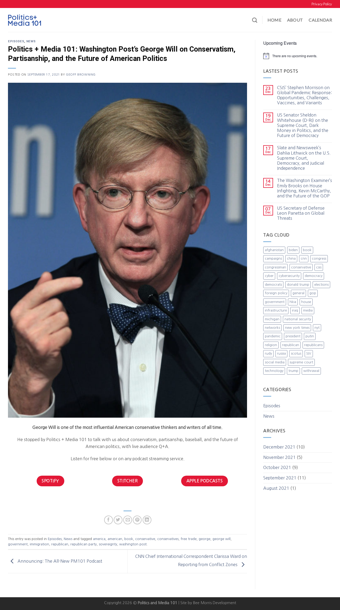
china (291, 258)
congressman (275, 267)
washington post (133, 544)
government (18, 544)
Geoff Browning (81, 74)
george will (221, 539)
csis (318, 267)
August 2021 (276, 488)
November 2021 (279, 457)
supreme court (301, 362)
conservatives (167, 539)
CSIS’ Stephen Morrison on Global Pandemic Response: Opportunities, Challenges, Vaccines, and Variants (304, 95)
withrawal (311, 370)
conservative (145, 539)
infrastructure (276, 310)
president (293, 336)
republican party (83, 544)
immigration (39, 544)
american (115, 539)
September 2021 (279, 478)
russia (281, 353)
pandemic (272, 336)
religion (271, 345)
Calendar (320, 19)
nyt (317, 327)
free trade (189, 539)
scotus (296, 353)
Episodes (16, 41)
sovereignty (108, 544)
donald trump (298, 284)
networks (272, 327)
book (128, 539)
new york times (297, 327)
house (306, 302)
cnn (304, 258)
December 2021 (279, 447)
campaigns (273, 258)
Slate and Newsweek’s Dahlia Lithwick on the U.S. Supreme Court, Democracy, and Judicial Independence (304, 158)
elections (321, 284)
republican (59, 544)
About (295, 19)
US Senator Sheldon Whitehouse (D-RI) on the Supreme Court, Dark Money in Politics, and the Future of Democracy (302, 125)
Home (274, 19)
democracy (313, 275)
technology (274, 370)
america (99, 539)
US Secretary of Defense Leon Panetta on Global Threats (301, 213)
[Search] (254, 20)
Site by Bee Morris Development (208, 603)
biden (293, 250)
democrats (273, 284)
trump (293, 370)
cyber (269, 275)
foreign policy (276, 293)
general (298, 293)
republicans (313, 345)
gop (312, 293)
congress (319, 258)
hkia (293, 302)
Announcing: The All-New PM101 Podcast (59, 561)
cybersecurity (289, 275)
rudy (268, 353)
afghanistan (274, 250)
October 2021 (277, 467)
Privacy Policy (322, 4)
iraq (295, 310)
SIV (308, 353)
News (31, 41)
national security (297, 319)
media (308, 310)
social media (274, 362)
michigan (272, 319)
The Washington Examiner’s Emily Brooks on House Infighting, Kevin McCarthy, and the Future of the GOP (304, 188)
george (204, 539)
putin (309, 336)
